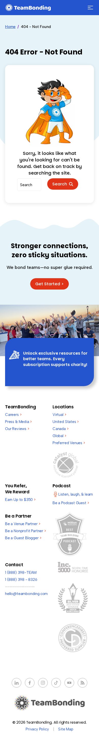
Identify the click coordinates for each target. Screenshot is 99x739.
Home (10, 26)
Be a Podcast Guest (71, 503)
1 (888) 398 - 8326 (21, 579)
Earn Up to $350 (20, 499)
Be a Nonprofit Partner (25, 531)
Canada (61, 429)
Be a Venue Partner (22, 524)
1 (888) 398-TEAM (21, 572)
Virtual (59, 414)
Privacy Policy (37, 729)
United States (66, 421)
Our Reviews (17, 429)
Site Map (65, 729)
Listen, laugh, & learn (75, 494)
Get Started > (49, 284)
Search (60, 184)
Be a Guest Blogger (23, 538)
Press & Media (18, 421)
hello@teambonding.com (26, 593)
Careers (13, 414)
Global (59, 436)
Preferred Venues (69, 443)
